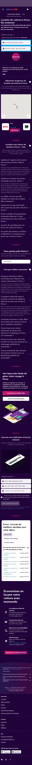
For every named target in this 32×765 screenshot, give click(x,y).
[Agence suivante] (28, 116)
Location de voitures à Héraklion (9, 554)
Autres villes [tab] (7, 534)
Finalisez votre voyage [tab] (11, 538)
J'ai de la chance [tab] (9, 542)
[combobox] (8, 35)
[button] (3, 9)
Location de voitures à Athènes (9, 558)
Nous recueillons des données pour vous (14, 677)
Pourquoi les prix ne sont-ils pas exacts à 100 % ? (15, 680)
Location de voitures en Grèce (18, 687)
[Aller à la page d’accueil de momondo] (12, 9)
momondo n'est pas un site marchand (15, 674)
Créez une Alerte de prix (16, 643)
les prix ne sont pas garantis (15, 669)
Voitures (6, 687)
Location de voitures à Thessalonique (9, 573)
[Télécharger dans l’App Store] (16, 751)
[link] (15, 130)
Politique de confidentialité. (17, 508)
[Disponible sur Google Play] (5, 751)
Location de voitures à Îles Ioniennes (15, 689)
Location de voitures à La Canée (10, 569)
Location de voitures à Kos (11, 561)
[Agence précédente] (3, 116)
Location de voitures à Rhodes (9, 564)
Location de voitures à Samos (9, 577)
